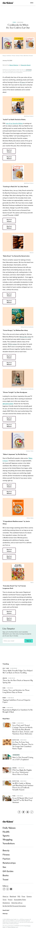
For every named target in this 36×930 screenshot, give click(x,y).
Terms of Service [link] (11, 927)
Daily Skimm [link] (9, 828)
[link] (8, 3)
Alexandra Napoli (25, 65)
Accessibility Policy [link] (20, 899)
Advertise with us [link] (16, 903)
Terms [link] (4, 899)
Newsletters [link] (9, 844)
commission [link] (29, 69)
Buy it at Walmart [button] (9, 157)
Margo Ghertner (13, 65)
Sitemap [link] (5, 913)
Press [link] (23, 896)
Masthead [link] (13, 896)
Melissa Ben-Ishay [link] (25, 337)
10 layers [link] (22, 82)
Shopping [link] (7, 840)
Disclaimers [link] (6, 903)
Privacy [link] (10, 899)
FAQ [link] (18, 896)
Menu (31, 2)
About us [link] (5, 896)
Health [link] (6, 832)
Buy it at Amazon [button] (9, 151)
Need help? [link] (6, 910)
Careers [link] (29, 896)
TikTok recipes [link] (12, 344)
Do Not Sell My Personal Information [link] (14, 906)
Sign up (29, 641)
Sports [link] (6, 836)
